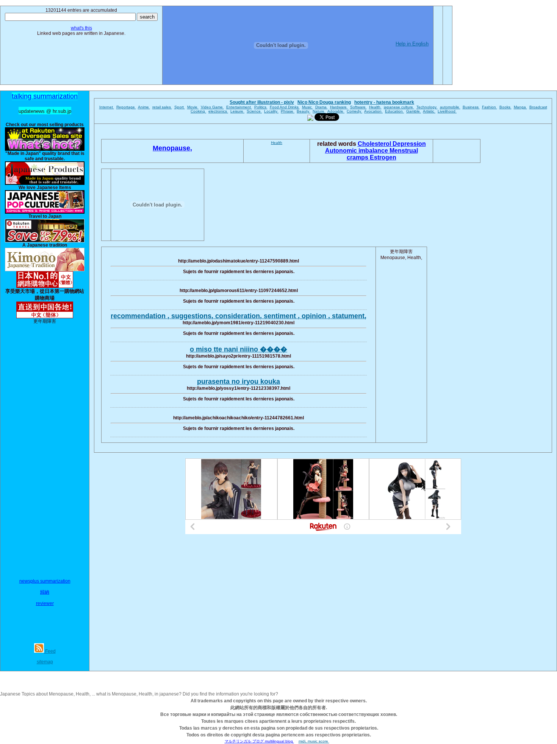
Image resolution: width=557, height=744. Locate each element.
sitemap (45, 661)
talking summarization (45, 96)
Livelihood (447, 111)
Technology (427, 107)
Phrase (287, 111)
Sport (179, 107)
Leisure (237, 111)
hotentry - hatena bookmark (384, 102)
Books (505, 107)
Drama (321, 107)
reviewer (45, 603)
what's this (81, 28)
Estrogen (383, 157)
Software (358, 107)
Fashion (489, 107)
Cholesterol (375, 144)
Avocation (373, 111)
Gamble (413, 111)
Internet (106, 107)
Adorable (335, 111)
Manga (520, 107)
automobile (450, 107)
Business (471, 107)
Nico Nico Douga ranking (324, 102)
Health (375, 107)
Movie (193, 107)
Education (394, 111)
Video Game (212, 107)
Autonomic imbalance (357, 150)
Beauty (303, 111)
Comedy (354, 111)
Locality (271, 111)
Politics (261, 107)
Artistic (429, 111)
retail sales (162, 107)
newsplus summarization (44, 581)
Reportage (126, 107)
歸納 (44, 592)
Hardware (339, 107)
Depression (409, 144)
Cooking (198, 111)
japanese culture (399, 107)
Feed (50, 651)
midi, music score (314, 741)
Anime (144, 107)
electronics (218, 111)
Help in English (412, 44)
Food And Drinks (285, 107)
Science (254, 111)
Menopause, (172, 148)
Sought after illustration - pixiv (262, 102)
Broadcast (538, 107)
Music (307, 107)
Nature (319, 111)
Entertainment (239, 107)
